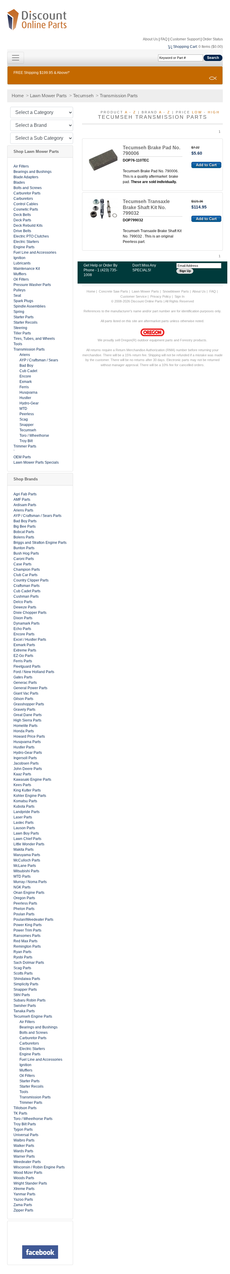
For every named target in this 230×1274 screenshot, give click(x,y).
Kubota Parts (23, 806)
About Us (150, 39)
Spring (18, 312)
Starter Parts (23, 317)
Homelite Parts (25, 726)
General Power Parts (30, 688)
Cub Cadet (28, 371)
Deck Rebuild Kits (28, 225)
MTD (23, 409)
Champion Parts (26, 569)
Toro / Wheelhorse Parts (32, 1119)
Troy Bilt (26, 441)
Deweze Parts (24, 607)
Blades (19, 182)
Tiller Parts (22, 333)
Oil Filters (21, 279)
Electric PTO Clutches (31, 236)
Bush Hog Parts (26, 553)
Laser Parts (22, 817)
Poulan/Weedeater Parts (33, 919)
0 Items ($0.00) (211, 47)
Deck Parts (22, 220)
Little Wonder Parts (28, 844)
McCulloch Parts (26, 860)
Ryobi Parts (22, 957)
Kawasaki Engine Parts (32, 779)
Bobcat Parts (23, 532)
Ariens (24, 355)
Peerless (26, 414)
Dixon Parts (22, 618)
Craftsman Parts (26, 586)
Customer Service (133, 296)
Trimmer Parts (24, 446)
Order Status (212, 39)
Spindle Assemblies (29, 306)
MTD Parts (22, 876)
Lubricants (22, 263)
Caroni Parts (23, 559)
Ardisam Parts (24, 505)
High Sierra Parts (27, 720)
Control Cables (25, 204)
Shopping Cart (185, 47)
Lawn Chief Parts (27, 839)
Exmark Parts (24, 645)
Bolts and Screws (27, 188)
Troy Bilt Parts (24, 1124)
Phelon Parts (23, 909)
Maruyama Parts (26, 855)
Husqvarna (28, 392)
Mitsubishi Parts (26, 871)
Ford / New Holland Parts (33, 672)
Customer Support (185, 39)
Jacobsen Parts (26, 763)
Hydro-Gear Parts (27, 753)
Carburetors (23, 199)
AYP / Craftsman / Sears (38, 360)
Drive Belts (22, 231)
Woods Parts (23, 1178)
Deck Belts (22, 215)
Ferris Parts (22, 661)
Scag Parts (22, 968)
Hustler (25, 398)
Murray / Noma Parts (30, 882)
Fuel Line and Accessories (34, 252)
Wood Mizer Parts (27, 1173)
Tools (17, 344)
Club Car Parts (25, 575)
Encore (25, 376)
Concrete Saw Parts (113, 291)
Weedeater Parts (27, 1162)
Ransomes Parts (26, 936)
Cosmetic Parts (25, 209)
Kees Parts (22, 785)
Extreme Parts (24, 650)
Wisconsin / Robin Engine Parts (39, 1167)
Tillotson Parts (25, 1108)
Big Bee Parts (24, 526)
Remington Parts (27, 946)
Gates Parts (22, 677)
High (214, 112)
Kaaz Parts (22, 774)
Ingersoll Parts (25, 758)
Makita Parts (23, 849)
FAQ (164, 39)
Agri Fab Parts (25, 494)
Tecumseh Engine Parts (32, 1016)
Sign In (179, 296)
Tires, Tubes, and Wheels (34, 339)
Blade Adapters (25, 177)
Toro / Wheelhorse (34, 435)
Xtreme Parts (23, 1189)
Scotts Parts (23, 973)
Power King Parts (27, 925)
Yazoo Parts (23, 1199)
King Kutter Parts (27, 790)
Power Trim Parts (27, 930)
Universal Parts (25, 1135)
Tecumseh (83, 95)
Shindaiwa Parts (26, 979)
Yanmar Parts (24, 1194)
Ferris (24, 387)
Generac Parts (25, 683)
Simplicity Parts (25, 984)
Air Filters (21, 166)
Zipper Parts (23, 1210)
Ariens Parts (23, 510)
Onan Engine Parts (28, 893)
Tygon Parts (23, 1129)
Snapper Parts (25, 989)
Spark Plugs (23, 301)
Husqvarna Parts (27, 742)
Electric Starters (26, 242)
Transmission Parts (119, 95)
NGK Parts (22, 887)
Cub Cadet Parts (26, 591)
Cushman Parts (26, 596)
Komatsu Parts (25, 801)
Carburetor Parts (26, 193)
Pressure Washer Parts (32, 285)
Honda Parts (23, 731)
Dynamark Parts (26, 623)
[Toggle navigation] (15, 58)
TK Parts (20, 1113)
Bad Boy (26, 365)
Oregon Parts (24, 898)
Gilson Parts (23, 699)
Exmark (25, 382)
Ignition (19, 258)
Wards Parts (23, 1151)
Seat (17, 295)
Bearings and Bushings (32, 172)
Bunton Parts (23, 548)
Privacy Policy (160, 296)
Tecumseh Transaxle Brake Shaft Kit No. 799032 (146, 207)
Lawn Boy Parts (26, 833)
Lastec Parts (23, 823)
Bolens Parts (23, 537)
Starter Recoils (25, 322)
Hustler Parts (23, 747)
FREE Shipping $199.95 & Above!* (41, 73)
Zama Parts (22, 1205)
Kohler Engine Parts (29, 796)
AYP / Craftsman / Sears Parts (37, 516)
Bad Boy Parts (25, 521)
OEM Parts (22, 457)
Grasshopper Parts (28, 704)
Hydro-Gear (29, 403)
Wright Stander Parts (30, 1183)
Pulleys (19, 290)
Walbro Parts (23, 1140)
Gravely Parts (24, 709)
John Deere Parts (27, 769)
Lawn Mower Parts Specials (36, 462)
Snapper (26, 425)
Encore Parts (23, 634)
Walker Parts (23, 1146)
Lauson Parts (24, 828)
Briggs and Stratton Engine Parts (39, 543)
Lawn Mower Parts (48, 95)
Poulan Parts (23, 914)
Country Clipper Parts (31, 580)
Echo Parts (22, 629)
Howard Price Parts (29, 736)
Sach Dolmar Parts (28, 963)
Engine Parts (23, 247)
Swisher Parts (24, 1006)
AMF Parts (21, 499)
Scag (23, 419)
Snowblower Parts (176, 291)
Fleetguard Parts (26, 666)
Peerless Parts (25, 903)
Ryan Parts (22, 952)
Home (18, 95)
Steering (20, 328)
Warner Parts (24, 1156)
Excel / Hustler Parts (29, 639)
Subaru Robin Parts (29, 1000)
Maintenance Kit (26, 269)
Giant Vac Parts (25, 693)
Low (197, 112)
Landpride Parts (26, 812)
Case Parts (22, 564)
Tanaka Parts (24, 1011)
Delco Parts (22, 602)
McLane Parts (24, 866)
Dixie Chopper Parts (29, 613)
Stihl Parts (21, 995)
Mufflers (19, 274)
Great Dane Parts (27, 715)
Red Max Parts (25, 941)
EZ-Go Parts (23, 656)
